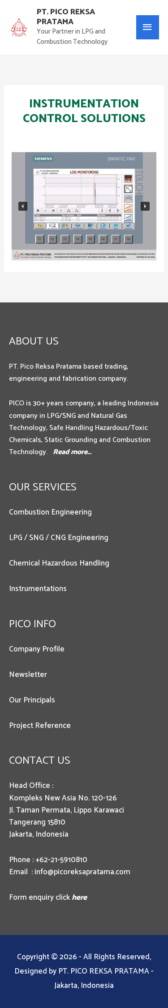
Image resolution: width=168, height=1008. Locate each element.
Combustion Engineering (50, 512)
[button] (22, 206)
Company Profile (37, 649)
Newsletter (28, 674)
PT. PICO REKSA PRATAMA (66, 17)
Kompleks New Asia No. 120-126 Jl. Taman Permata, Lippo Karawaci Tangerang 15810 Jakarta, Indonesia (66, 816)
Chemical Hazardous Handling (59, 563)
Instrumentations (38, 589)
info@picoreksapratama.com (82, 872)
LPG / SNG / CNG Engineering (58, 538)
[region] (84, 206)
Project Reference (40, 725)
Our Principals (32, 700)
